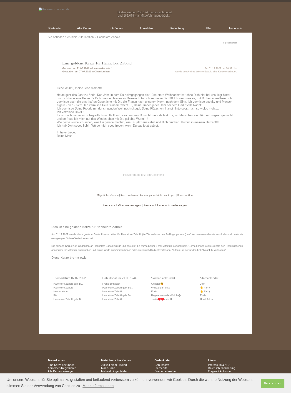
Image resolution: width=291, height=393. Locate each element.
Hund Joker (206, 299)
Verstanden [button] (272, 383)
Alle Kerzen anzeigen (61, 371)
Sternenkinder (209, 278)
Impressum (215, 365)
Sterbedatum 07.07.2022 (69, 278)
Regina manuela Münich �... (167, 295)
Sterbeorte (161, 368)
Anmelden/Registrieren (62, 368)
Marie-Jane (108, 368)
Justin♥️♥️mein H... (162, 299)
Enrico (154, 291)
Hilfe (208, 28)
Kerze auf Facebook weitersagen (165, 205)
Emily (203, 295)
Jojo (202, 283)
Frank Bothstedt (111, 283)
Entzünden (115, 28)
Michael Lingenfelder (114, 371)
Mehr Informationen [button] (98, 386)
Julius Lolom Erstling (114, 365)
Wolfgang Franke (160, 287)
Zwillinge (170, 234)
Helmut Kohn (60, 291)
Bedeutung (177, 28)
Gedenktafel (162, 360)
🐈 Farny (205, 287)
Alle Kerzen (84, 28)
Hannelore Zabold (63, 287)
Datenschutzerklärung (221, 368)
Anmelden (146, 28)
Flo (55, 295)
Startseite (54, 28)
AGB (227, 365)
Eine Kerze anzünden (61, 365)
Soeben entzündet (163, 278)
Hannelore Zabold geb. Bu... (68, 283)
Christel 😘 (157, 283)
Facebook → (237, 28)
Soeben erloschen (166, 371)
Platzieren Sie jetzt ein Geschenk (143, 174)
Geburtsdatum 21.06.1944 (119, 278)
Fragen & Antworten (220, 371)
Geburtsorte (162, 365)
